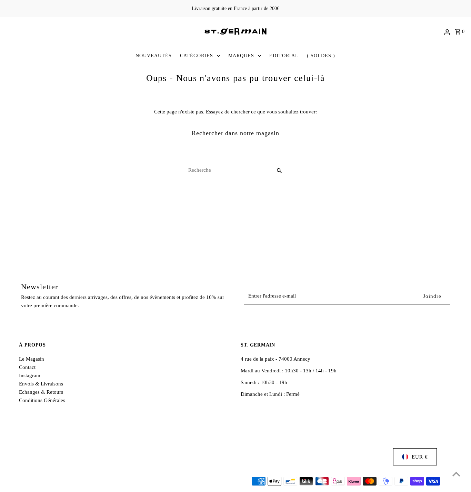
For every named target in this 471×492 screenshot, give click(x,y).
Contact (27, 367)
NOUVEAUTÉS (154, 55)
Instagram (29, 375)
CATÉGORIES (196, 55)
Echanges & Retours (41, 392)
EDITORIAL (284, 55)
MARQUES (241, 55)
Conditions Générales (42, 400)
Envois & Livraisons (41, 383)
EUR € (420, 457)
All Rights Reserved (105, 481)
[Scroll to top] (456, 474)
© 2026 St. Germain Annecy (50, 481)
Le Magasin (31, 359)
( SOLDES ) (321, 55)
